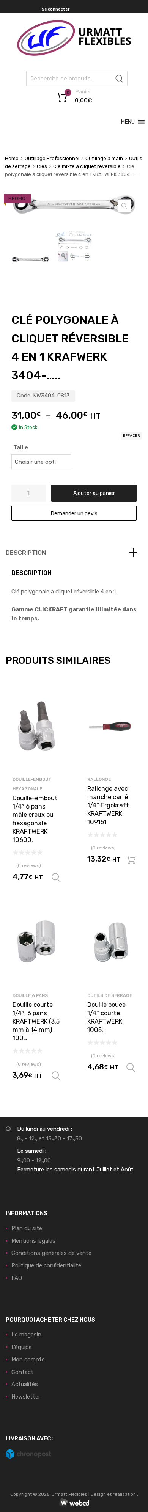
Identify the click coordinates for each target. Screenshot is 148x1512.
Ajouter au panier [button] (130, 860)
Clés (42, 166)
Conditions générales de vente (51, 1253)
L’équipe (21, 1347)
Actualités (24, 1384)
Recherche (120, 80)
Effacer (131, 435)
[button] (128, 122)
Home (12, 158)
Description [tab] (26, 552)
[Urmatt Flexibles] (74, 53)
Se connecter (55, 9)
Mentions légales (33, 1240)
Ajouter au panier (94, 493)
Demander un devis (74, 513)
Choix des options (56, 878)
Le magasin (26, 1334)
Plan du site (26, 1228)
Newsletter (25, 1396)
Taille (20, 447)
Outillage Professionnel (52, 158)
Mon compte (28, 1359)
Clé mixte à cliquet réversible (87, 166)
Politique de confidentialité (46, 1265)
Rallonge (99, 779)
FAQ (16, 1278)
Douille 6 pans (30, 995)
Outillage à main (104, 158)
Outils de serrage (109, 995)
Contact (22, 1372)
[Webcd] (74, 1503)
